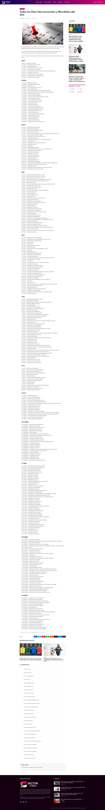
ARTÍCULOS (60, 2)
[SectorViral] (6, 2)
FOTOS (54, 2)
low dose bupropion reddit (31, 717)
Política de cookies (78, 808)
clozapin (28, 679)
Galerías (64, 808)
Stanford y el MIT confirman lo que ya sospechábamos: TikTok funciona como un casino (53, 660)
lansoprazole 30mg (30, 676)
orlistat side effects (30, 754)
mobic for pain (29, 672)
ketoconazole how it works (31, 727)
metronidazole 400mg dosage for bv (33, 706)
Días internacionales (34, 632)
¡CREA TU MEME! (47, 2)
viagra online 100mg (30, 693)
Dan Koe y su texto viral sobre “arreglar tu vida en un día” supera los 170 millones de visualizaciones (77, 79)
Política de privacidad (70, 808)
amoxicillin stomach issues (31, 758)
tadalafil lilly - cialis (30, 686)
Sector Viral (22, 18)
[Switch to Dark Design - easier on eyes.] (93, 2)
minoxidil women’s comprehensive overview (34, 741)
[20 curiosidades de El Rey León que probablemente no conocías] (57, 801)
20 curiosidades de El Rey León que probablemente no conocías (71, 800)
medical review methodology (31, 751)
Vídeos (56, 808)
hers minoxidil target (30, 710)
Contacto (83, 808)
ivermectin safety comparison (31, 734)
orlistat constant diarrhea (31, 696)
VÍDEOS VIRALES (39, 2)
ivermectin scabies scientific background (33, 730)
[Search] (102, 2)
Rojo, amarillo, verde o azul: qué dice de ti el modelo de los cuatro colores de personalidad (31, 659)
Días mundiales (41, 632)
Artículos (22, 8)
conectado (31, 767)
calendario (22, 632)
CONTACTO (66, 2)
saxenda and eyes (30, 720)
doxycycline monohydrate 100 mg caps (33, 703)
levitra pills (28, 669)
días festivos (27, 632)
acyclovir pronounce (30, 713)
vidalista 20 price (29, 689)
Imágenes (60, 808)
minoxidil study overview (31, 737)
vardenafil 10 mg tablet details (32, 744)
